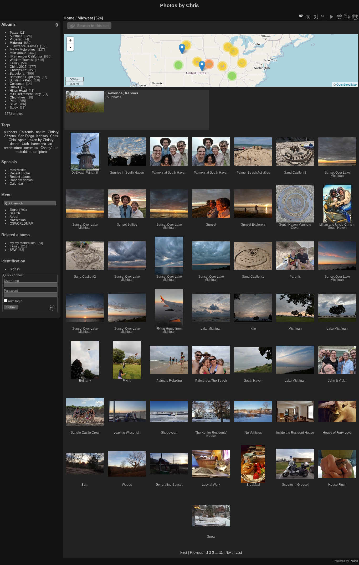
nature (40, 132)
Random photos (21, 180)
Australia (16, 36)
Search (15, 213)
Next (229, 552)
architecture (13, 148)
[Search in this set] (301, 15)
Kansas (42, 136)
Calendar (16, 183)
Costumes (17, 83)
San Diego (26, 136)
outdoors (10, 132)
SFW (13, 104)
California (26, 132)
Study (14, 107)
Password (11, 290)
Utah (25, 144)
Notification (18, 220)
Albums (8, 24)
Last (238, 552)
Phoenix (16, 39)
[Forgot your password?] (52, 308)
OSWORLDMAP (21, 223)
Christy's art (49, 148)
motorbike (23, 152)
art (50, 144)
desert (14, 144)
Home (69, 18)
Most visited (18, 170)
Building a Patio (21, 80)
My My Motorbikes (22, 49)
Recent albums (20, 176)
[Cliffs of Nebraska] (182, 49)
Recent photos (20, 173)
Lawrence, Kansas (25, 46)
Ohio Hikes (17, 97)
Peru (13, 100)
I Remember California (26, 56)
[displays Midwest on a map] (355, 16)
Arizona (10, 136)
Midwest (16, 42)
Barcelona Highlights (25, 77)
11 (221, 552)
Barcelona (17, 73)
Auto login (14, 301)
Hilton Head (18, 90)
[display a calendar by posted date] (339, 16)
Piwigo (354, 560)
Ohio (12, 140)
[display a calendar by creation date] (347, 16)
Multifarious (18, 53)
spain (22, 140)
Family (14, 63)
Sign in (15, 269)
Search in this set (93, 25)
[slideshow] (331, 16)
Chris (54, 136)
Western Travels (21, 59)
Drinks (14, 87)
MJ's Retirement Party (25, 94)
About (14, 216)
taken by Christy (41, 140)
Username (11, 280)
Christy (53, 132)
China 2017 (18, 66)
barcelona (38, 144)
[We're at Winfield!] (202, 66)
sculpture (40, 152)
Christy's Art (18, 70)
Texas (14, 32)
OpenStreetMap (346, 84)
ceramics (31, 148)
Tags (13, 209)
